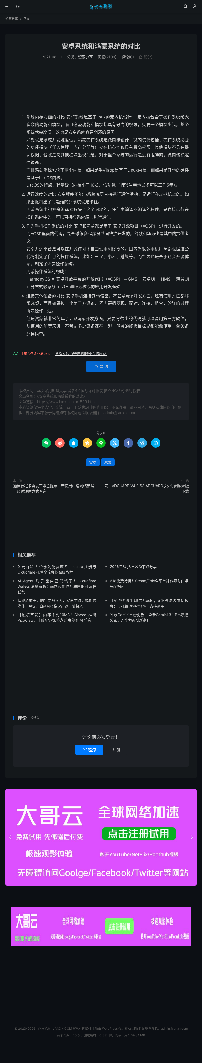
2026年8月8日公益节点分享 (133, 566)
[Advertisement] (101, 87)
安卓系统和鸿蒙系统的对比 (101, 46)
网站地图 (138, 1028)
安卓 (93, 462)
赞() (145, 57)
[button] (191, 837)
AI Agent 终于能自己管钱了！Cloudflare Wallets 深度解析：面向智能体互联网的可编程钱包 (57, 586)
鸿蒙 (108, 462)
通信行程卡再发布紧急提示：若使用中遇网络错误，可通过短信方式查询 (55, 488)
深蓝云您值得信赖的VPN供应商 (81, 353)
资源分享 (11, 19)
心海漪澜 (101, 6)
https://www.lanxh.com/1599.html (66, 401)
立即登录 (89, 749)
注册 (116, 749)
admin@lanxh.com (174, 1028)
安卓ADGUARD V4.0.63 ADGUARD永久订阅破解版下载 (146, 488)
